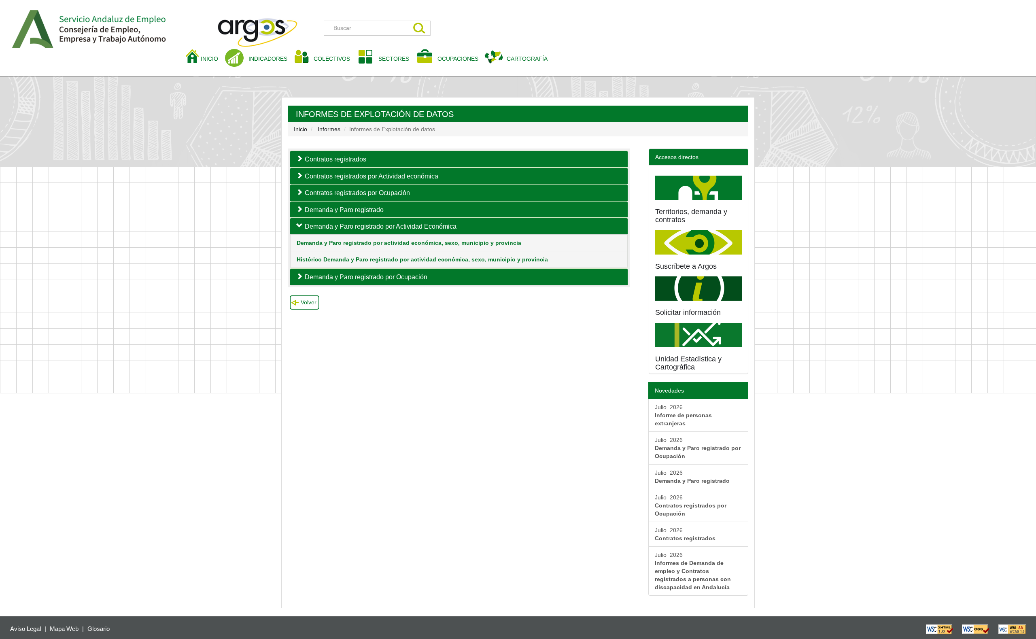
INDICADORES (267, 58)
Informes (329, 129)
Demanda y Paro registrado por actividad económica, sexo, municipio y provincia (409, 243)
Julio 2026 (683, 415)
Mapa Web (64, 628)
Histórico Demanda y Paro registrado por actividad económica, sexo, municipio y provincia (422, 259)
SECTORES (393, 58)
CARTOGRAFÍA (527, 58)
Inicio (300, 129)
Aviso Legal (25, 628)
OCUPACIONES (457, 58)
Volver (308, 302)
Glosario (98, 628)
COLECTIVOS (335, 58)
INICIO (212, 58)
